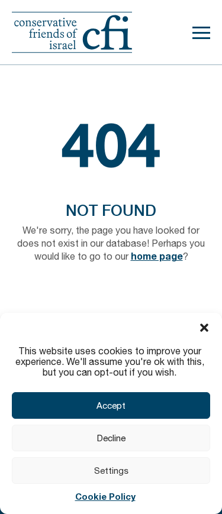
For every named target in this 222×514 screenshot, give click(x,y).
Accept (111, 405)
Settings (111, 470)
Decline (111, 438)
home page (157, 255)
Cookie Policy (105, 496)
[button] (204, 328)
